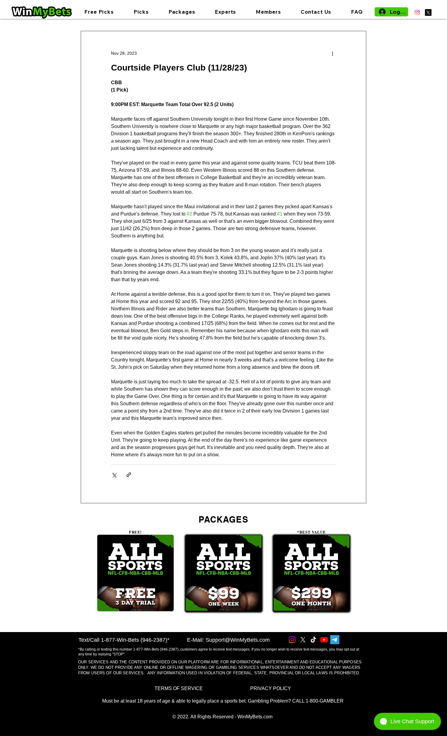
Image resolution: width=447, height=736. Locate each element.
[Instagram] (417, 12)
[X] (428, 12)
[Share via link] (129, 475)
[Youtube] (324, 639)
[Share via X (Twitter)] (114, 475)
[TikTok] (313, 639)
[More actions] (332, 53)
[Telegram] (334, 639)
